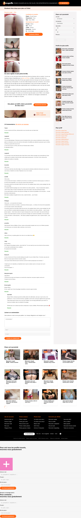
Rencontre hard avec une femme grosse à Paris (11, 382)
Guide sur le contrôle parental (19, 438)
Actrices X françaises (39, 428)
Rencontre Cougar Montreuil (62, 139)
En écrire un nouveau (22, 124)
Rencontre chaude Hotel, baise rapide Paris (48, 382)
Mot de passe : (3, 482)
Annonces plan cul (8, 419)
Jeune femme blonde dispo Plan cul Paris (68, 401)
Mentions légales (64, 438)
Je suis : (58, 16)
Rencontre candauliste (54, 423)
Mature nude (37, 423)
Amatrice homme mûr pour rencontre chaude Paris (67, 103)
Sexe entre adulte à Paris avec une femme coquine (11, 402)
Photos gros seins (23, 421)
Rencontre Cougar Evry (61, 137)
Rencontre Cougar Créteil (61, 135)
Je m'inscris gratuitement (8, 488)
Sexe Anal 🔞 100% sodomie (40, 114)
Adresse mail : (3, 472)
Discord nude (52, 425)
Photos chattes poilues (24, 425)
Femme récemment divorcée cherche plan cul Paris (67, 88)
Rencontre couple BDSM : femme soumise (12, 362)
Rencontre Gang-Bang (54, 428)
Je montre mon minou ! (39, 421)
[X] (60, 434)
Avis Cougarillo (45, 433)
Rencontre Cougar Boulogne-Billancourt (65, 134)
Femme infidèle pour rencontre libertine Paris (49, 402)
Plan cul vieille (52, 421)
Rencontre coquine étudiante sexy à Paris (49, 362)
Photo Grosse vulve (24, 423)
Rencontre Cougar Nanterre (62, 141)
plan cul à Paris (25, 78)
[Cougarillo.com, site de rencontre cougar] (8, 3)
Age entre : (58, 25)
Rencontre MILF (67, 419)
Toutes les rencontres (69, 428)
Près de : (58, 34)
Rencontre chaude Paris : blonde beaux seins (30, 362)
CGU (56, 433)
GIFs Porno (36, 425)
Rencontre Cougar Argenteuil (62, 132)
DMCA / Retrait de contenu (43, 438)
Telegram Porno (8, 428)
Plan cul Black (67, 421)
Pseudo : (2, 477)
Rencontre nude (8, 423)
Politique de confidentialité (55, 438)
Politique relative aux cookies (31, 438)
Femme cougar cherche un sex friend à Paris (68, 362)
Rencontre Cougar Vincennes (62, 144)
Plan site (38, 433)
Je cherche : (59, 21)
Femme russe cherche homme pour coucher (68, 381)
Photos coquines (23, 419)
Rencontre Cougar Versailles (62, 142)
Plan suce (6, 425)
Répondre (6, 132)
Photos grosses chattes (24, 428)
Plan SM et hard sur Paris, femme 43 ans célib (67, 118)
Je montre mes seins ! (39, 419)
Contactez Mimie (34, 34)
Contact (52, 433)
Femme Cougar (8, 421)
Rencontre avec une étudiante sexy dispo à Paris (30, 382)
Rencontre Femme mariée (70, 425)
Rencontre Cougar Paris (61, 130)
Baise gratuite (67, 423)
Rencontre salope (53, 419)
